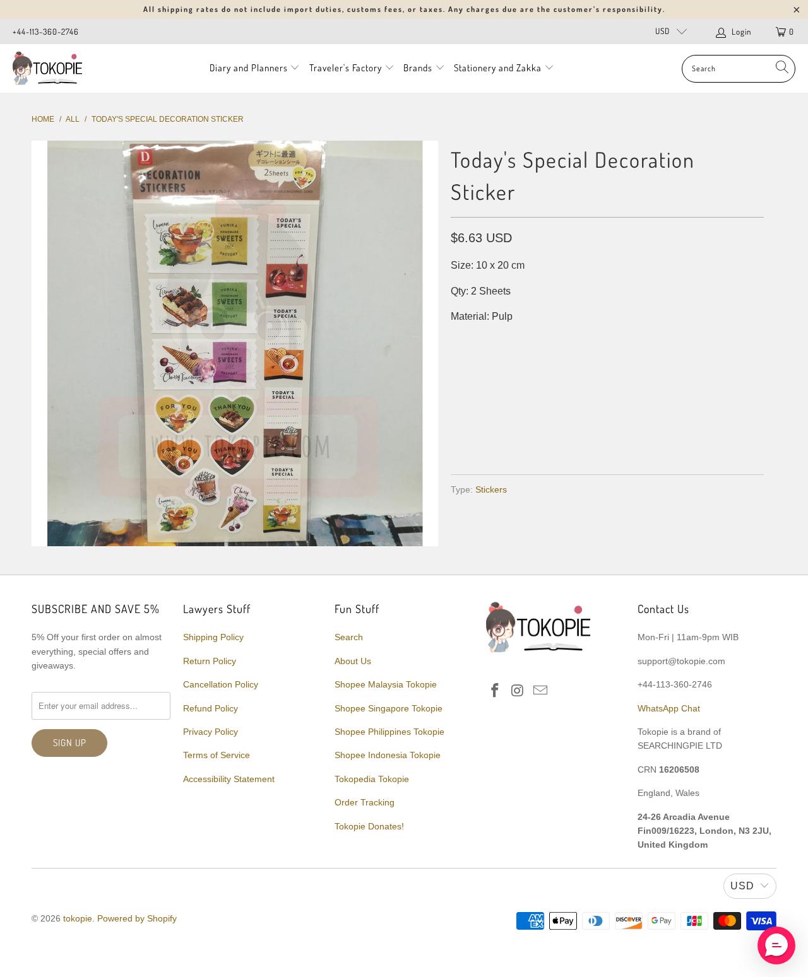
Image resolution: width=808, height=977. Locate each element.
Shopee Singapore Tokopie (389, 708)
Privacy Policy (210, 732)
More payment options (683, 434)
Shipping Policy (213, 637)
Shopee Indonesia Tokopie (388, 755)
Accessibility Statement (229, 779)
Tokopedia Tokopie (372, 779)
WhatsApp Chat (669, 708)
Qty (459, 342)
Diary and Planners (249, 68)
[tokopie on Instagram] (518, 691)
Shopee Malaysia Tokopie (386, 684)
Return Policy (209, 661)
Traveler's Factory (346, 68)
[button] (776, 945)
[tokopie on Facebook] (495, 691)
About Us (353, 661)
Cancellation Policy (220, 684)
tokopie (77, 918)
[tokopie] (47, 68)
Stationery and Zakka (498, 68)
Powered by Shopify (137, 918)
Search (349, 637)
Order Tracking (365, 802)
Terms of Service (216, 755)
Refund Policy (210, 708)
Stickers (491, 489)
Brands (417, 68)
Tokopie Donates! (369, 826)
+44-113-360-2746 (46, 31)
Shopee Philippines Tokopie (389, 732)
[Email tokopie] (540, 691)
